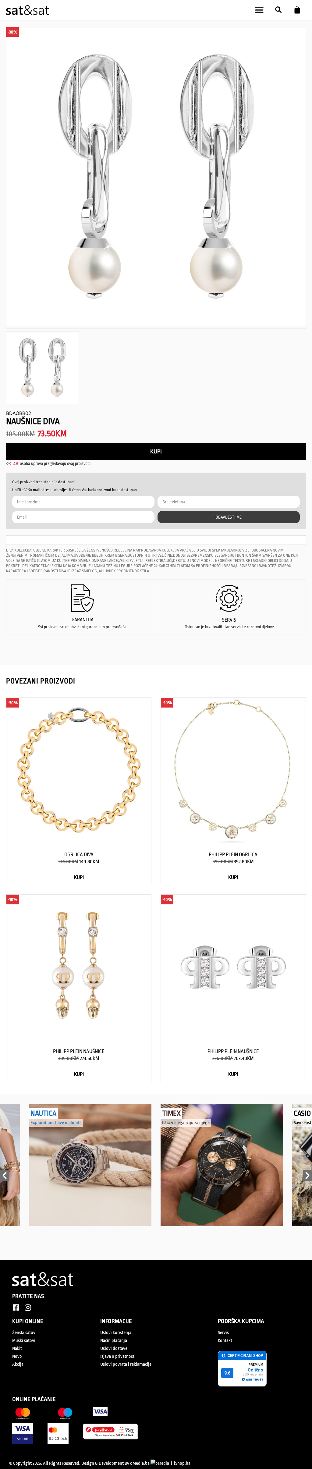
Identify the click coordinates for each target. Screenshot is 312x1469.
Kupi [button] (79, 878)
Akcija (17, 1365)
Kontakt (225, 1341)
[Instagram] (27, 1308)
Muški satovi (23, 1341)
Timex (171, 1114)
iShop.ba (182, 1464)
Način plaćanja (113, 1341)
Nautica (43, 1114)
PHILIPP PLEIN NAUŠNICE (79, 1052)
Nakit (17, 1349)
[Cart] (297, 10)
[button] (278, 10)
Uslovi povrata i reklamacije (125, 1365)
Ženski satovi (24, 1333)
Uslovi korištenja (115, 1333)
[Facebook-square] (16, 1308)
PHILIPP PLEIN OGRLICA (233, 855)
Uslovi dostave (113, 1349)
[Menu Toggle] (259, 10)
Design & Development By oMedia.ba (116, 1464)
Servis (223, 1333)
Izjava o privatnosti (118, 1357)
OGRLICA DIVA (79, 855)
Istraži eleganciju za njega (186, 1123)
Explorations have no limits (55, 1123)
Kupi (156, 452)
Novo (17, 1357)
